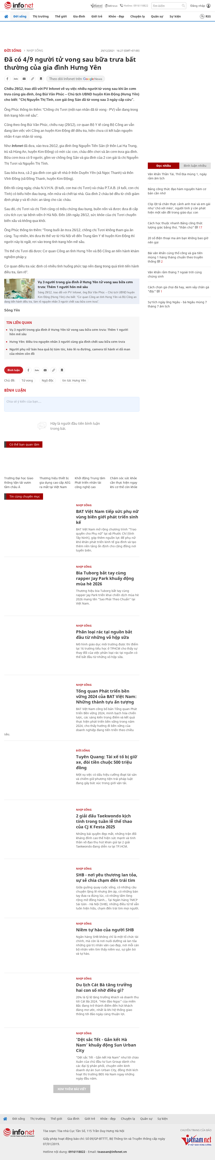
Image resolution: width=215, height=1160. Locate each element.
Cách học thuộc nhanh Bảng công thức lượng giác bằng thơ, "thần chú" (175, 225)
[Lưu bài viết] (41, 79)
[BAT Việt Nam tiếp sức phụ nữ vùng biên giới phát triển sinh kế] (38, 526)
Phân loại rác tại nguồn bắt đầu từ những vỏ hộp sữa (104, 634)
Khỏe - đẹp (116, 16)
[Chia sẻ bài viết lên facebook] (7, 79)
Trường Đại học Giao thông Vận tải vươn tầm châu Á (18, 482)
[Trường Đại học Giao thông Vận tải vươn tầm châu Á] (19, 462)
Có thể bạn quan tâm (24, 444)
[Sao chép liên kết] (32, 79)
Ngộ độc (48, 380)
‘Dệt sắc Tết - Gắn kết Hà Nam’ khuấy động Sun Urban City (106, 1045)
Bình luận (14, 370)
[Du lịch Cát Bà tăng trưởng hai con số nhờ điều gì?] (38, 1000)
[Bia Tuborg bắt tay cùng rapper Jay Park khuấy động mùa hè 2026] (38, 588)
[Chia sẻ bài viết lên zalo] (16, 79)
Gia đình (79, 16)
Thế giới (61, 16)
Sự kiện (175, 16)
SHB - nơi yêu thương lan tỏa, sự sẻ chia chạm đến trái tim (106, 877)
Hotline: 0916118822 (136, 5)
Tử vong (27, 380)
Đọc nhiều (163, 166)
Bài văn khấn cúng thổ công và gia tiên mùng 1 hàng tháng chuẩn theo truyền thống (175, 257)
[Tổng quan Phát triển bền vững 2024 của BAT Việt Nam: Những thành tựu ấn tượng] (38, 706)
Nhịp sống (35, 50)
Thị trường (41, 16)
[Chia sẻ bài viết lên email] (24, 79)
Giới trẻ (96, 16)
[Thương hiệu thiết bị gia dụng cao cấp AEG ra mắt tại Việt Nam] (55, 462)
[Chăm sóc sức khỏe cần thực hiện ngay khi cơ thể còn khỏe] (125, 462)
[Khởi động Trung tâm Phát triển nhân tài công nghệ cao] (90, 462)
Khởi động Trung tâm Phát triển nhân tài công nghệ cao (90, 482)
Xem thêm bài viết (72, 1089)
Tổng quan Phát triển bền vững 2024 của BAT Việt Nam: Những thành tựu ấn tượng (106, 696)
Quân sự (157, 16)
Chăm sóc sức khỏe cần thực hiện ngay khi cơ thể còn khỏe (123, 482)
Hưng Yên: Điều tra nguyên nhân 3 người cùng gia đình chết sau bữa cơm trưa (67, 342)
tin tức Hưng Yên (74, 380)
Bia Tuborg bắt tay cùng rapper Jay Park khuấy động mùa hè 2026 (105, 578)
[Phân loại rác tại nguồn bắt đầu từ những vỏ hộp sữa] (38, 647)
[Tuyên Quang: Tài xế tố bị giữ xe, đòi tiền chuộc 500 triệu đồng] (38, 771)
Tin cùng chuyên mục (24, 496)
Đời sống (19, 16)
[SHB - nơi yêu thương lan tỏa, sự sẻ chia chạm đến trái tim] (38, 890)
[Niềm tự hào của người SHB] (38, 945)
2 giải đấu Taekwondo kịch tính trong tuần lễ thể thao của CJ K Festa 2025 (104, 821)
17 (200, 227)
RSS (208, 16)
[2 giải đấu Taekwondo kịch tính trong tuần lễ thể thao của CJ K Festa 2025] (38, 831)
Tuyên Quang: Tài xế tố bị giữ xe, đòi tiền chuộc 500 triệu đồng (106, 762)
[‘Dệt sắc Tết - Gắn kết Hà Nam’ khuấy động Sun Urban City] (38, 1054)
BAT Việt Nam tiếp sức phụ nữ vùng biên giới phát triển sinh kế (107, 517)
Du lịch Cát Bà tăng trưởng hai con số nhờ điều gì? (104, 987)
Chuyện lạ (137, 16)
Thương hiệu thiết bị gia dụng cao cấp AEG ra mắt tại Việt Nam (54, 482)
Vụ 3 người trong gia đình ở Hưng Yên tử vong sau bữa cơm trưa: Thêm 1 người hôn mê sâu (85, 284)
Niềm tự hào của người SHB (105, 930)
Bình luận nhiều (195, 166)
